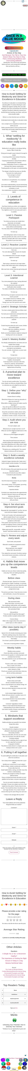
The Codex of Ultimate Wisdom (14, 969)
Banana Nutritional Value (14, 963)
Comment (14, 807)
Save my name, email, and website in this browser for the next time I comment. (14, 848)
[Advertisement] (14, 14)
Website (14, 840)
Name (14, 827)
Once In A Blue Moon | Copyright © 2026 (14, 1058)
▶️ (25, 1060)
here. (16, 1008)
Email (14, 833)
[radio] (7, 920)
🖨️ (20, 1060)
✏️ (7, 1060)
